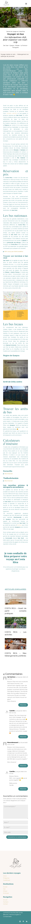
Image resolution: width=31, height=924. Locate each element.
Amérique (6, 893)
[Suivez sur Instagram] (20, 921)
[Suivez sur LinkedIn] (26, 921)
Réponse (23, 705)
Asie (4, 889)
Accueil (5, 900)
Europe (5, 887)
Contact (5, 904)
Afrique (5, 891)
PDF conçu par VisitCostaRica (13, 251)
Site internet (8, 473)
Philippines (6, 878)
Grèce (5, 876)
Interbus (19, 525)
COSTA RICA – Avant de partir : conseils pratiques (15, 610)
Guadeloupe (6, 880)
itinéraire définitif (12, 113)
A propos (5, 902)
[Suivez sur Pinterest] (23, 921)
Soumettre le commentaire (17, 837)
